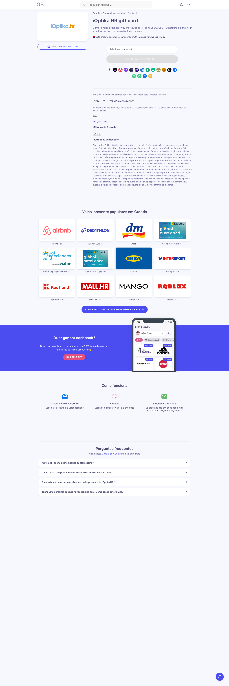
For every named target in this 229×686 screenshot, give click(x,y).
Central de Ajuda (110, 453)
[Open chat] (220, 677)
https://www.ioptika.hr (101, 122)
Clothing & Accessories (114, 13)
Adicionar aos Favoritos (65, 46)
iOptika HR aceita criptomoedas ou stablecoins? (68, 463)
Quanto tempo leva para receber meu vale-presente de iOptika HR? (78, 482)
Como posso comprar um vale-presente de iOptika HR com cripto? (77, 472)
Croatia (96, 13)
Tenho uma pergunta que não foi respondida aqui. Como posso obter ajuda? (82, 491)
